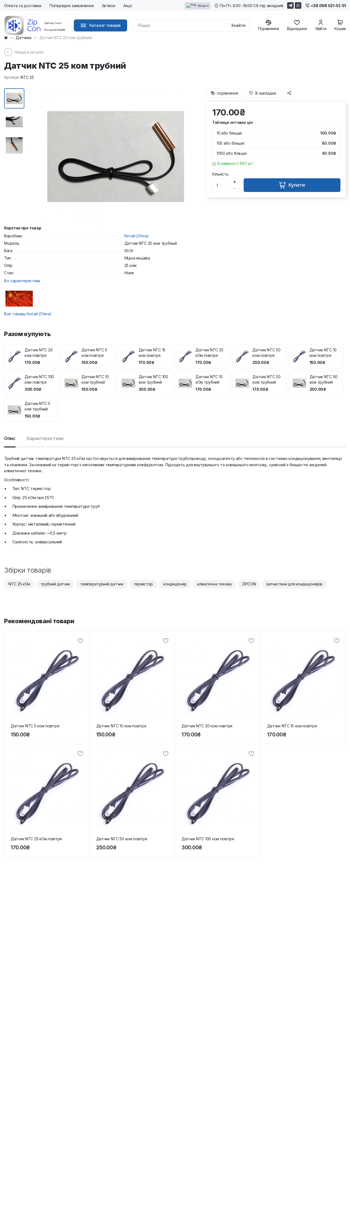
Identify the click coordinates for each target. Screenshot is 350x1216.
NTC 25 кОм (19, 584)
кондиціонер (175, 584)
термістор (143, 584)
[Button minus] (235, 188)
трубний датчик (55, 584)
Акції (127, 5)
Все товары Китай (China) (27, 313)
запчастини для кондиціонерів (294, 584)
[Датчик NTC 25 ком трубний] (115, 156)
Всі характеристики (22, 280)
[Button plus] (235, 181)
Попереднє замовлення (71, 5)
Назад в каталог (29, 52)
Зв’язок (108, 5)
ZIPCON (249, 584)
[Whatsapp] (298, 5)
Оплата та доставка (22, 5)
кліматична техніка (214, 584)
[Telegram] (290, 5)
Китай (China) (136, 236)
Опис (10, 438)
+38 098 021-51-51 (328, 5)
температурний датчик (101, 584)
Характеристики (45, 438)
